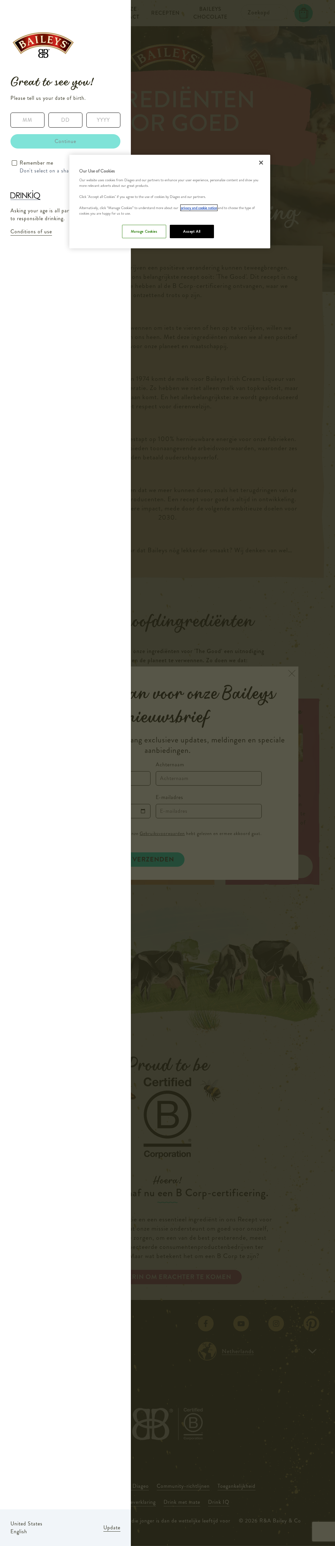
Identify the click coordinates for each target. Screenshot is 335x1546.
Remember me (36, 163)
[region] (169, 202)
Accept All (192, 231)
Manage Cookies (144, 231)
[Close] (261, 162)
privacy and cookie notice (199, 207)
